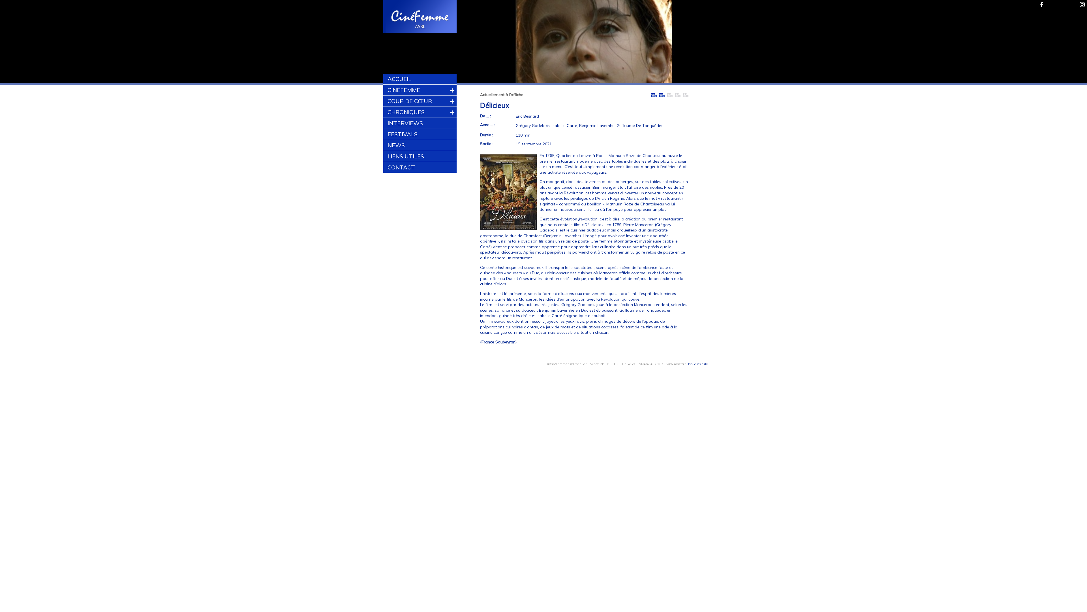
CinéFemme (404, 90)
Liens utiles (406, 156)
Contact (401, 167)
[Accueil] (420, 17)
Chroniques (406, 112)
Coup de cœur (410, 101)
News (396, 145)
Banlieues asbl (697, 364)
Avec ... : (487, 124)
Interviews (405, 123)
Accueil (399, 78)
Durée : (486, 134)
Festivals (403, 134)
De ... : (485, 115)
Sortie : (486, 143)
